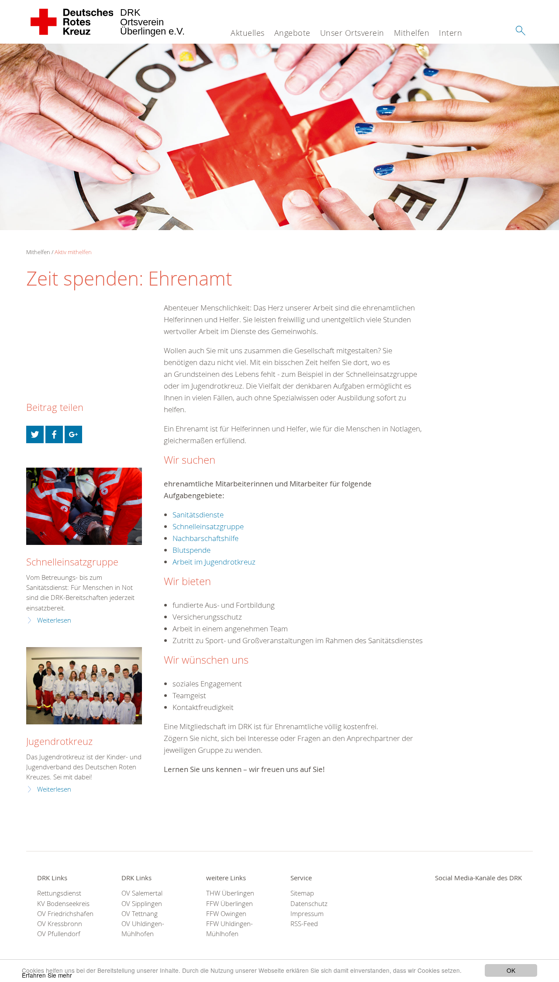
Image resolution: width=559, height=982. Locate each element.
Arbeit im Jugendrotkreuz (214, 562)
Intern (450, 33)
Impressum (307, 914)
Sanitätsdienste (198, 515)
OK (511, 970)
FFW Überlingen (229, 903)
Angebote (292, 33)
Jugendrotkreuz (59, 741)
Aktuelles (248, 33)
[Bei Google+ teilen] (73, 434)
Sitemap (302, 893)
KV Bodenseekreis (63, 903)
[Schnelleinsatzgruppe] (84, 506)
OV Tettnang (139, 914)
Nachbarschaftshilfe (205, 538)
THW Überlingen (230, 893)
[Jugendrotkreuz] (84, 685)
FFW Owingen (226, 914)
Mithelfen (412, 33)
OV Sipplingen (141, 903)
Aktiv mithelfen (73, 252)
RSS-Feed (304, 924)
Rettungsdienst (59, 893)
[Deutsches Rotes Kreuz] (72, 22)
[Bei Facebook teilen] (54, 434)
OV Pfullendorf (58, 934)
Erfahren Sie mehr (47, 975)
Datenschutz (309, 903)
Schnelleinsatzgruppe (208, 526)
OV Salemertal (141, 893)
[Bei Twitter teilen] (35, 434)
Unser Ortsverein (352, 33)
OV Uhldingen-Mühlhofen (142, 929)
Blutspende (191, 550)
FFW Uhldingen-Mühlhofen (229, 929)
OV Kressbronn (59, 924)
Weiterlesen (54, 620)
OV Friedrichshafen (65, 914)
